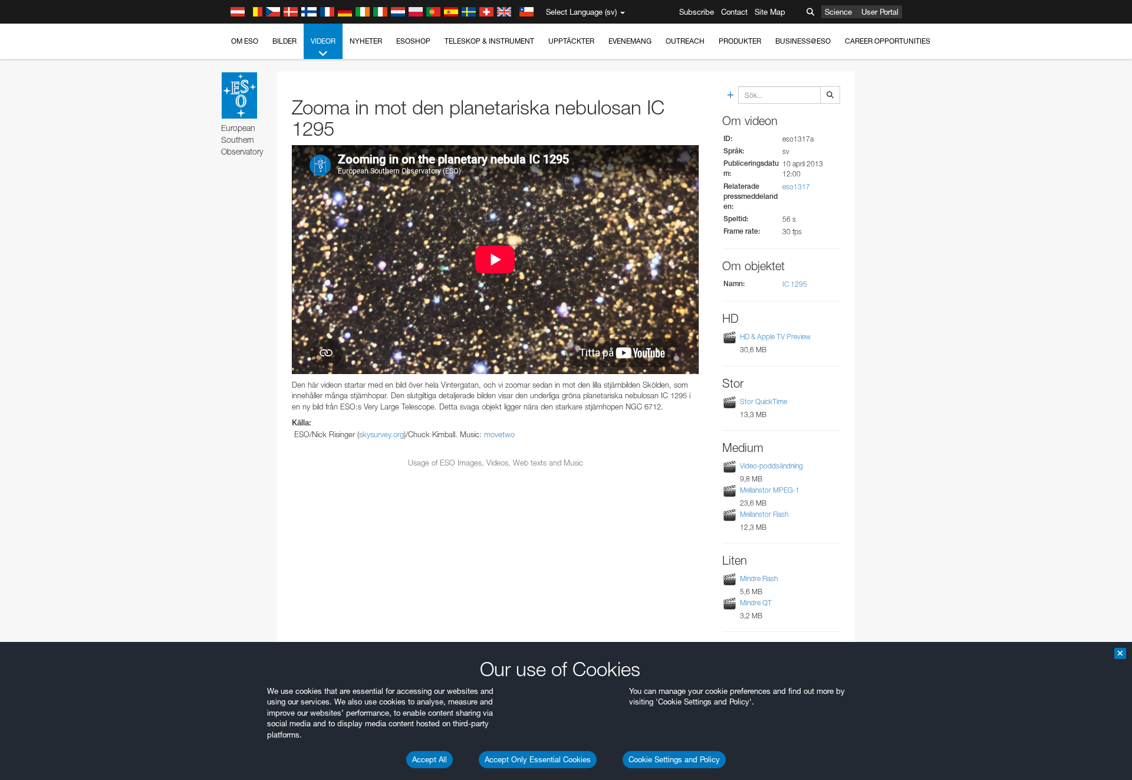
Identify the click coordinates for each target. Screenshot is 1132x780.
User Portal (880, 12)
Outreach (685, 41)
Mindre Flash (759, 578)
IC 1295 (794, 284)
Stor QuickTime (763, 401)
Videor (323, 41)
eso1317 (796, 186)
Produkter (740, 41)
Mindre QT (756, 602)
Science (838, 12)
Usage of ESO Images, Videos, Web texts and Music (495, 462)
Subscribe (696, 12)
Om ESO (244, 41)
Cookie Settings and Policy (674, 759)
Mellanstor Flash (764, 514)
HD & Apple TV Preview (775, 337)
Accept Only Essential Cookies (538, 759)
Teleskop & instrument (489, 41)
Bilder (284, 41)
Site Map (770, 12)
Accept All (429, 759)
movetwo (499, 434)
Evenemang (629, 41)
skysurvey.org (381, 434)
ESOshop (413, 41)
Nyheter (366, 41)
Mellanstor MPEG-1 (769, 490)
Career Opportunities (887, 41)
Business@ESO (803, 41)
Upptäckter (571, 41)
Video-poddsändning (771, 465)
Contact (734, 12)
